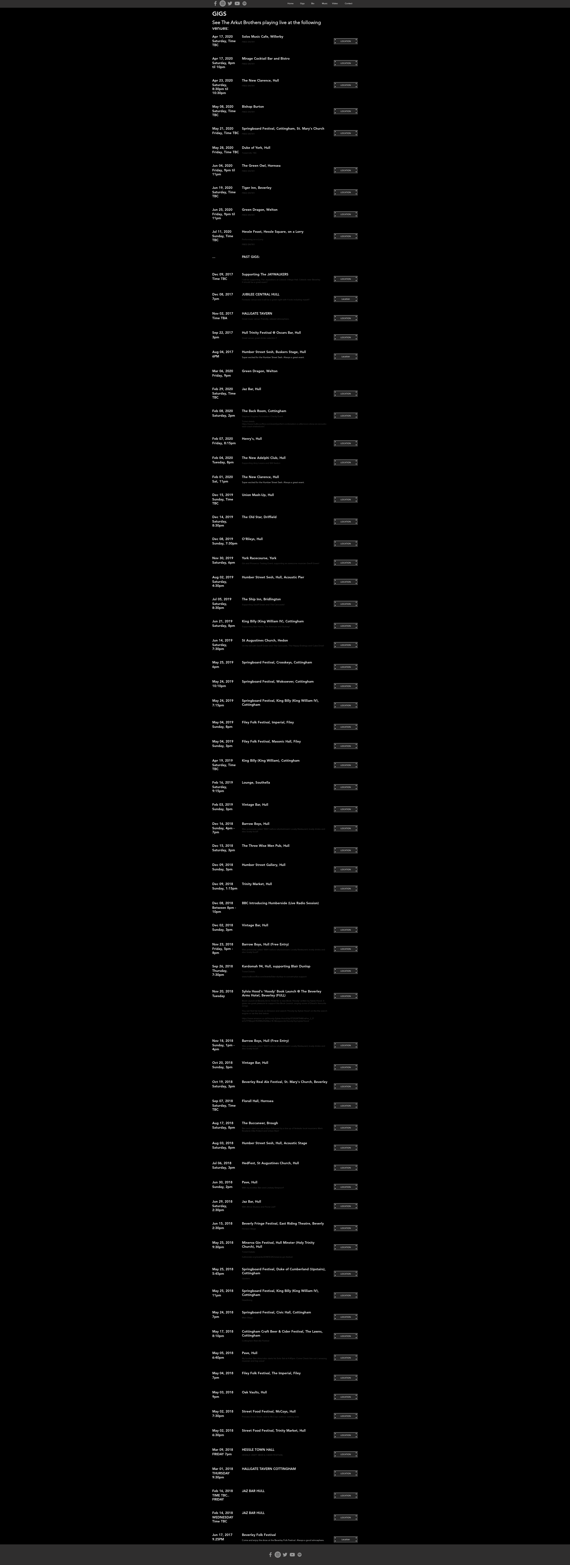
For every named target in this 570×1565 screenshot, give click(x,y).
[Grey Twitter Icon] (230, 3)
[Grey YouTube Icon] (237, 3)
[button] (346, 41)
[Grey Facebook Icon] (215, 3)
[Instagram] (223, 3)
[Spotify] (244, 3)
